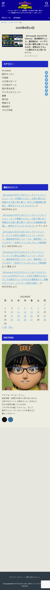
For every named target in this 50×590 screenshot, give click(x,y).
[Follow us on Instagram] (10, 419)
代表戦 (5, 78)
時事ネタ (6, 103)
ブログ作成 (7, 110)
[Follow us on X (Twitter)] (4, 419)
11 (18, 312)
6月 (16, 22)
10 (12, 312)
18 (18, 316)
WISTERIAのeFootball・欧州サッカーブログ (27, 583)
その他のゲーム (9, 85)
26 (25, 320)
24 (12, 320)
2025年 (11, 22)
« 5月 (4, 327)
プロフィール (6, 18)
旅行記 (5, 99)
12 (25, 312)
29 (45, 320)
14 (38, 312)
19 (25, 316)
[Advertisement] (25, 150)
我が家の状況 (8, 88)
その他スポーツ (9, 81)
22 (45, 316)
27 (31, 320)
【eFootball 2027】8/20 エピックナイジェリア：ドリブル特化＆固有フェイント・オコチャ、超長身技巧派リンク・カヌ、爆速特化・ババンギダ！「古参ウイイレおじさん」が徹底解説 (24, 239)
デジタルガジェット (11, 92)
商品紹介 (6, 106)
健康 (4, 96)
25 (18, 320)
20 (31, 316)
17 (12, 316)
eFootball (16, 18)
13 (31, 312)
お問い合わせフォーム (33, 577)
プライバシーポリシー (16, 577)
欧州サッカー (8, 74)
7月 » (10, 327)
